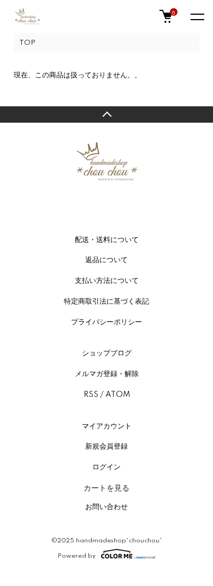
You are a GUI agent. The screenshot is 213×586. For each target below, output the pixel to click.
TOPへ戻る (106, 114)
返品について (106, 260)
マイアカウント (107, 426)
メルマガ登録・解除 (107, 374)
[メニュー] (196, 16)
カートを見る (106, 487)
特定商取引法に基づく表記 (106, 301)
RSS (91, 394)
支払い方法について (107, 281)
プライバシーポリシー (106, 322)
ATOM (117, 394)
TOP (27, 42)
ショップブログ (107, 353)
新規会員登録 (106, 446)
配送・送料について (107, 240)
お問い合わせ (106, 507)
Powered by (77, 556)
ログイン (106, 467)
